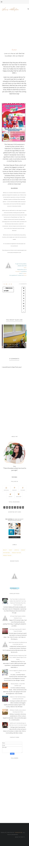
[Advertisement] (14, 32)
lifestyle (16, 550)
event (10, 550)
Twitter (24, 273)
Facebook (18, 271)
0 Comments (23, 283)
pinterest (14, 490)
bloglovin (18, 496)
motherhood (6, 552)
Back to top (19, 837)
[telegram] (6, 284)
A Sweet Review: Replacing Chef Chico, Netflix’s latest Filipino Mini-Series (18, 657)
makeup (23, 550)
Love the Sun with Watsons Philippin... (11, 345)
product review (7, 555)
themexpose (18, 832)
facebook (22, 490)
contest (14, 50)
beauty (5, 550)
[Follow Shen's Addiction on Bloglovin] (14, 589)
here (25, 267)
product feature (16, 552)
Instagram (6, 490)
